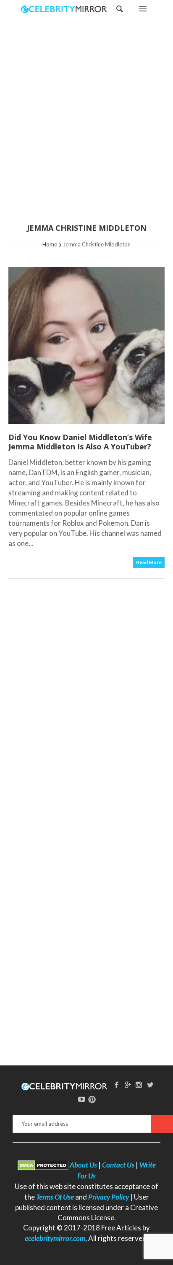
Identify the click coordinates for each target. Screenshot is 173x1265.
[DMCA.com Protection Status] (43, 1164)
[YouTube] (82, 1099)
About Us (83, 1164)
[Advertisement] (86, 126)
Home (49, 244)
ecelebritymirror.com (55, 1238)
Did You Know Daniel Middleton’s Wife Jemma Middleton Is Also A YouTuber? (80, 441)
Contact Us (118, 1164)
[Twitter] (150, 1084)
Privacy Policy (108, 1196)
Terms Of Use (55, 1196)
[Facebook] (116, 1084)
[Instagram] (139, 1084)
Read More (149, 562)
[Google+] (128, 1084)
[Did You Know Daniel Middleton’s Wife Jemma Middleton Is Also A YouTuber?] (86, 345)
